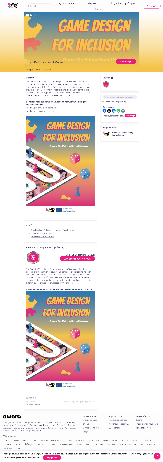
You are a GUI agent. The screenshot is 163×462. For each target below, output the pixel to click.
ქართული (29, 444)
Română (7, 444)
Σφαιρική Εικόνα (33, 69)
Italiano (105, 440)
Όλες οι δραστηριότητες (122, 3)
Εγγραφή (151, 6)
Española (44, 440)
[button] (104, 111)
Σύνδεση (98, 9)
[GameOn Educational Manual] (106, 84)
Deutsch (26, 440)
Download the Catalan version (42, 237)
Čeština (132, 444)
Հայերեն (147, 440)
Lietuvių (16, 440)
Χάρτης (139, 420)
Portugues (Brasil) (66, 444)
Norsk (79, 444)
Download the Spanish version (42, 233)
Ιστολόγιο (87, 424)
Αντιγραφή (130, 116)
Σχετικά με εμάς (67, 3)
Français (17, 444)
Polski (141, 444)
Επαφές (85, 432)
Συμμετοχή (125, 61)
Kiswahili (151, 444)
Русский (68, 440)
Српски (88, 444)
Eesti (35, 440)
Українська (94, 440)
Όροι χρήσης (114, 428)
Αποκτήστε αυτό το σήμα (77, 258)
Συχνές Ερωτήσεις (90, 428)
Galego (115, 440)
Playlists (92, 3)
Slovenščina (80, 440)
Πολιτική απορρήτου (118, 420)
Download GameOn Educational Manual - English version (52, 230)
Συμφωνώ (52, 457)
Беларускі (112, 444)
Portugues (50, 444)
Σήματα (47, 69)
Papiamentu (100, 444)
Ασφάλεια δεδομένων (119, 424)
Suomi (40, 444)
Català (123, 444)
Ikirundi (18, 448)
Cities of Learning (143, 428)
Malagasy (7, 448)
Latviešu (135, 440)
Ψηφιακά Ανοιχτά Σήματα (147, 424)
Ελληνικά (125, 440)
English (6, 440)
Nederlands (56, 440)
